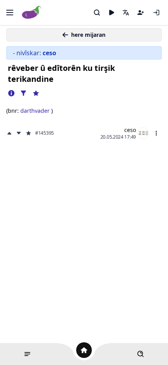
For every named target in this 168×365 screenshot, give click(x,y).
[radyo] (111, 12)
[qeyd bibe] (141, 12)
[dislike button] (18, 133)
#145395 (44, 133)
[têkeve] (156, 12)
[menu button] (156, 133)
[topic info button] (11, 93)
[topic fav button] (36, 93)
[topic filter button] (23, 93)
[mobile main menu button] (10, 12)
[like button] (10, 133)
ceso (130, 130)
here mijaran (88, 34)
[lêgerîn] (97, 12)
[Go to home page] (32, 13)
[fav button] (28, 133)
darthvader (35, 110)
